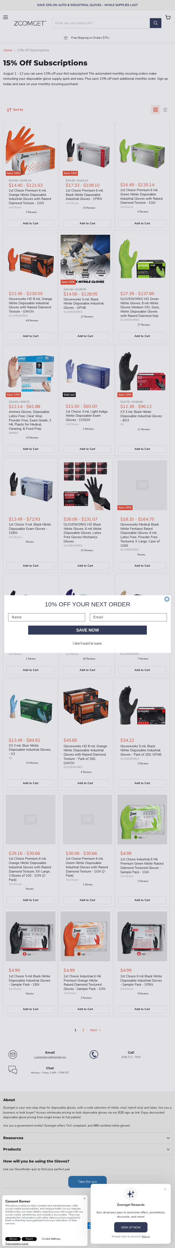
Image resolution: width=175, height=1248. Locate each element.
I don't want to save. (87, 643)
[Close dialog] (167, 599)
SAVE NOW (87, 630)
